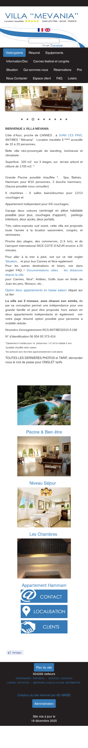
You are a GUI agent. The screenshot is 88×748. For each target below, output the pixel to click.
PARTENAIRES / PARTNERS (30, 678)
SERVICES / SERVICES (60, 678)
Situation (12, 69)
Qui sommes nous (35, 69)
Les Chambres (43, 534)
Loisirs (72, 78)
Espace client (42, 78)
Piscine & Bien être (44, 432)
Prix (79, 69)
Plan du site (44, 667)
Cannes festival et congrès (51, 61)
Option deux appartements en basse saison (36, 290)
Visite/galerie (14, 52)
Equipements (54, 52)
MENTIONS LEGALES (44, 682)
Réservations (62, 69)
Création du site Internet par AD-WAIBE (44, 695)
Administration (44, 703)
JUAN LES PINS (70, 135)
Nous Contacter (16, 78)
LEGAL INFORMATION (68, 682)
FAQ (59, 78)
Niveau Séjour (42, 483)
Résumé (34, 52)
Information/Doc (17, 61)
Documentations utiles (42, 270)
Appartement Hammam (44, 585)
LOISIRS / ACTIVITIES (18, 682)
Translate (56, 45)
